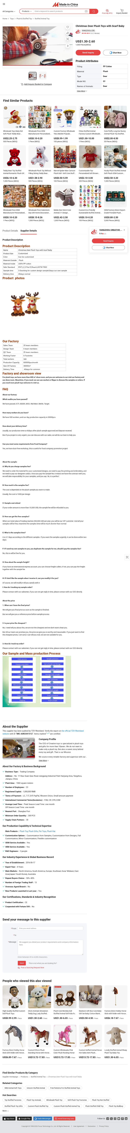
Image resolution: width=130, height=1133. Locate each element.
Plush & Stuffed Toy (24, 18)
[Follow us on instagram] (115, 1118)
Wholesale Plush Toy (54, 1100)
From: (14, 928)
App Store (9, 1118)
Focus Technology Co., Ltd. (47, 1126)
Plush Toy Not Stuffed (100, 1100)
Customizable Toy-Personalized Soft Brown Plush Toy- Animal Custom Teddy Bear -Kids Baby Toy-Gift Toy (89, 172)
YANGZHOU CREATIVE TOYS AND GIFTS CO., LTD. (89, 30)
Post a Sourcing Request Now (31, 967)
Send (22, 963)
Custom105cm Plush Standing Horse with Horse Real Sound (38, 1053)
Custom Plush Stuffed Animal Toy (67, 1106)
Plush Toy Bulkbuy (116, 1106)
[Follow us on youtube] (118, 1118)
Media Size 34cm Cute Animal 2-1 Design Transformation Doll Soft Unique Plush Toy (63, 211)
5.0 (102, 234)
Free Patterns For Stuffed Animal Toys (65, 1088)
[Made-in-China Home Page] (65, 4)
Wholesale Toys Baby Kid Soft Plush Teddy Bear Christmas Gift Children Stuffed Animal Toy (13, 132)
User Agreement (78, 1126)
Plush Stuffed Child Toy (94, 1106)
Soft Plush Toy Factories (77, 1100)
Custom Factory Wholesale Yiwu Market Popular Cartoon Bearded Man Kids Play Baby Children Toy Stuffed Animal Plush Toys (64, 132)
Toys (12, 18)
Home (5, 18)
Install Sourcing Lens (66, 1118)
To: (15, 935)
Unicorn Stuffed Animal (36, 1088)
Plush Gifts (33, 831)
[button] (4, 4)
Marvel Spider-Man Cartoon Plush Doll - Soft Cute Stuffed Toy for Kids (65, 172)
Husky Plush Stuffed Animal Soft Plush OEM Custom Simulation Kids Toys (115, 172)
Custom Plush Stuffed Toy (38, 1106)
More (5, 1111)
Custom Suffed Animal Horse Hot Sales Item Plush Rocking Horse (90, 1053)
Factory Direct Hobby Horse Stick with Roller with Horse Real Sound (115, 1013)
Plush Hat (51, 831)
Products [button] (25, 11)
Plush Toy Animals (34, 1100)
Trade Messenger (43, 1118)
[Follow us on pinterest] (122, 1118)
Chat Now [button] (117, 52)
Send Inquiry (88, 52)
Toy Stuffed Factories (13, 1100)
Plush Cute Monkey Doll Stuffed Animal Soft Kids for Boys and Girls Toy (64, 1013)
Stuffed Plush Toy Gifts (14, 1106)
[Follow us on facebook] (107, 1118)
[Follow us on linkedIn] (126, 1118)
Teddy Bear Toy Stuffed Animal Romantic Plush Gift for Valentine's (14, 172)
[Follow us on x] (111, 1118)
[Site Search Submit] (93, 11)
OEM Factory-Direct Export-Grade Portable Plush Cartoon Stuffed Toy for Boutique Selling (115, 211)
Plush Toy (24, 831)
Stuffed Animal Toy (42, 18)
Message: (13, 942)
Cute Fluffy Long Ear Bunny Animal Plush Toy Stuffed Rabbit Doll (115, 132)
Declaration (92, 1126)
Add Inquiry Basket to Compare (38, 84)
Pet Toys (42, 831)
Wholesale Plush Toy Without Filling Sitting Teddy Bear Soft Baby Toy (39, 172)
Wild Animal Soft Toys (13, 1088)
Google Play (24, 1118)
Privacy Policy (104, 1126)
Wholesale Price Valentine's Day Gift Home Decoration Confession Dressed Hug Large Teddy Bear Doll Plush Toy (39, 211)
